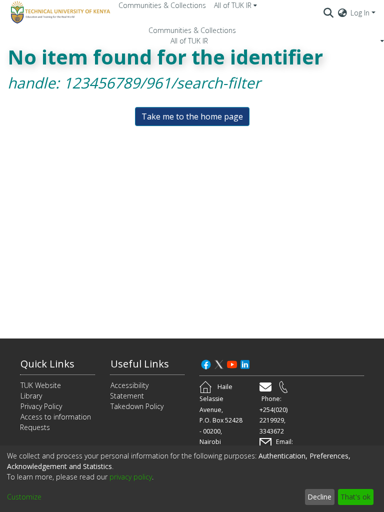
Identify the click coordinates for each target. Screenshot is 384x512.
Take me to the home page (192, 116)
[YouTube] (232, 363)
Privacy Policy (41, 406)
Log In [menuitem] (360, 13)
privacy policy (131, 477)
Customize (24, 497)
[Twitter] (219, 363)
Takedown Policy (137, 406)
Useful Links (139, 363)
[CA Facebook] (206, 363)
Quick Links (47, 363)
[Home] (59, 12)
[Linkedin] (245, 363)
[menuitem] (235, 5)
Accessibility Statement (129, 390)
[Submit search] (328, 12)
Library (31, 395)
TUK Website (40, 385)
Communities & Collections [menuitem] (162, 5)
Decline (320, 497)
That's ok (355, 497)
